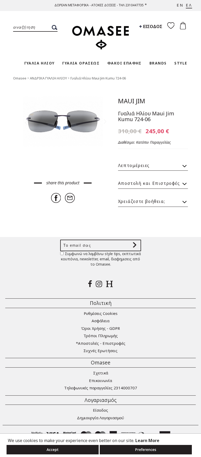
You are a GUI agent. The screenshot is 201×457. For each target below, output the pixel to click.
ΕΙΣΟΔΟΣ (152, 26)
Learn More (147, 440)
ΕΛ (189, 5)
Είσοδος (100, 410)
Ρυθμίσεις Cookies (101, 313)
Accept (53, 449)
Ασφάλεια (100, 320)
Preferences (145, 449)
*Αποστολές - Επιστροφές (100, 343)
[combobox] (35, 27)
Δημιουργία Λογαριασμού (100, 417)
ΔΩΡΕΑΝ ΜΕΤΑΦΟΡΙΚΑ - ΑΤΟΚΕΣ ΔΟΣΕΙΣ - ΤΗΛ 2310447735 (99, 5)
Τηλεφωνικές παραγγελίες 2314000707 (100, 387)
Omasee (20, 78)
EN (180, 5)
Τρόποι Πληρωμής (100, 335)
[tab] (153, 163)
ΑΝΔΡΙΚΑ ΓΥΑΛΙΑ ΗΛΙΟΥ (49, 78)
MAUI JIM (131, 100)
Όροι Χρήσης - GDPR (100, 328)
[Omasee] (100, 35)
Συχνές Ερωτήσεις (100, 350)
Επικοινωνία (100, 380)
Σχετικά (100, 372)
